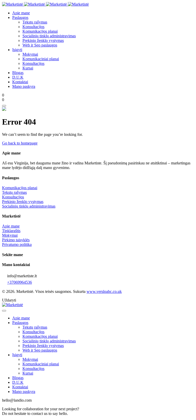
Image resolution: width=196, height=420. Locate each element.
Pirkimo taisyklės (16, 240)
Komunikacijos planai (19, 188)
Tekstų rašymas (14, 192)
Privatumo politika (17, 244)
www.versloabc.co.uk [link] (104, 291)
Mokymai (10, 235)
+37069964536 (19, 282)
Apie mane (11, 226)
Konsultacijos (13, 197)
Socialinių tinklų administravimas (28, 206)
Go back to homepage (20, 143)
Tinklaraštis (11, 231)
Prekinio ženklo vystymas (22, 201)
